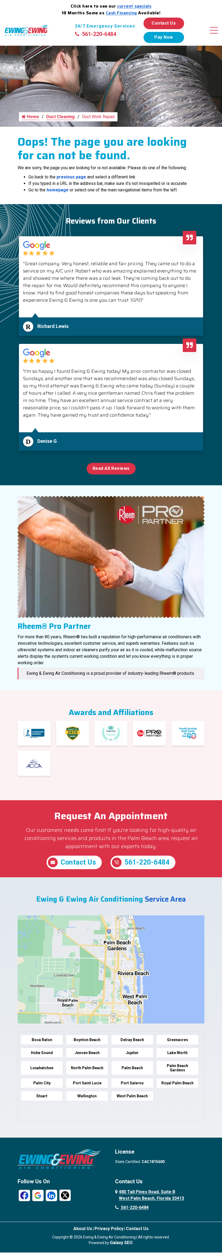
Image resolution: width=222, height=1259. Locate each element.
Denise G (47, 441)
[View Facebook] (24, 1195)
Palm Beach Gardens (177, 1068)
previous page (71, 177)
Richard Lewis (52, 326)
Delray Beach (132, 1040)
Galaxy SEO (121, 1242)
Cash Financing (121, 12)
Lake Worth (177, 1053)
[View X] (65, 1195)
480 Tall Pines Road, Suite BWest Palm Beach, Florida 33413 (151, 1195)
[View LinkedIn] (51, 1195)
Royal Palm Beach (177, 1083)
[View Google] (38, 1195)
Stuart (41, 1096)
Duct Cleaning (60, 116)
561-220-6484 (99, 34)
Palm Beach (132, 1068)
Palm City (42, 1083)
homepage (57, 189)
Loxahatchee (41, 1068)
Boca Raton (42, 1040)
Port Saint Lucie (87, 1083)
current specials (134, 6)
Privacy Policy (108, 1228)
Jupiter (132, 1053)
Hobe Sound (42, 1053)
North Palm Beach (87, 1068)
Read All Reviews (111, 468)
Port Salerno (132, 1083)
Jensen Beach (87, 1053)
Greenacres (177, 1040)
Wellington (87, 1096)
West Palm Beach (132, 1096)
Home (32, 116)
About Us (82, 1228)
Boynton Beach (87, 1040)
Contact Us (164, 23)
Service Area (165, 899)
